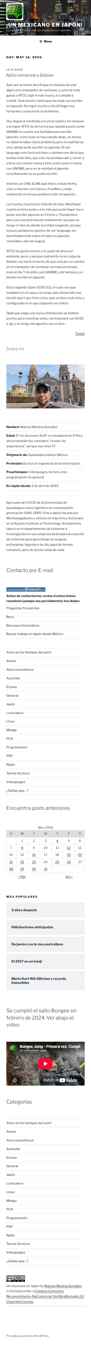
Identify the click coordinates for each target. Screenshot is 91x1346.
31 (45, 869)
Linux (10, 721)
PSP (9, 756)
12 (68, 848)
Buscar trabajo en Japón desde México (34, 634)
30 (34, 869)
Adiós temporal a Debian (30, 75)
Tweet (80, 334)
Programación (17, 747)
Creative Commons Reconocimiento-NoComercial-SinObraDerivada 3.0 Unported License (45, 1296)
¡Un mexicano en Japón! (44, 25)
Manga (11, 730)
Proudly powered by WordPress (27, 1336)
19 (69, 855)
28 (11, 869)
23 (34, 862)
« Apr (22, 876)
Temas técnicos (18, 773)
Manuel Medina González (63, 1286)
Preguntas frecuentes (22, 608)
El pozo (11, 687)
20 (80, 855)
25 (57, 862)
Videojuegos (15, 782)
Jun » (69, 876)
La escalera (14, 713)
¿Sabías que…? (17, 791)
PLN (9, 739)
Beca (10, 617)
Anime (11, 661)
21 (11, 862)
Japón (10, 704)
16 (34, 855)
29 (22, 869)
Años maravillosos (20, 670)
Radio (10, 765)
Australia (13, 678)
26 (69, 862)
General (12, 695)
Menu (48, 41)
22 (22, 862)
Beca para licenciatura (22, 625)
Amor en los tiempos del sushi (28, 652)
